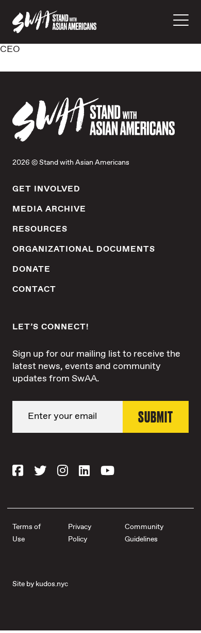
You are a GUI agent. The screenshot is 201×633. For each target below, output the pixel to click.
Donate (31, 269)
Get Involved (46, 189)
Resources (40, 229)
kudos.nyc (52, 584)
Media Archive (49, 209)
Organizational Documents (83, 249)
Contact (34, 289)
